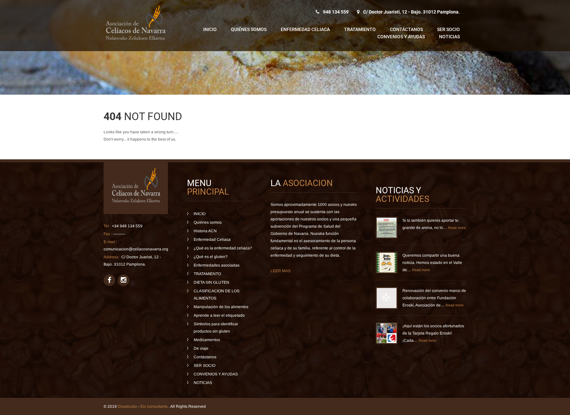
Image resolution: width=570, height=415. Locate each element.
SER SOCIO (448, 29)
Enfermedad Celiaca (305, 29)
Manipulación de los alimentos (221, 306)
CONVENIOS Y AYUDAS (401, 36)
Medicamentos (207, 339)
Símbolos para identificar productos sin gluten (216, 328)
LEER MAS (280, 271)
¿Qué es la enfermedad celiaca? (223, 248)
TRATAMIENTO (360, 29)
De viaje (201, 348)
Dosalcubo (127, 406)
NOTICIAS (449, 36)
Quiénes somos (249, 29)
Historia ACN (205, 231)
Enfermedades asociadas (216, 265)
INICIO (210, 29)
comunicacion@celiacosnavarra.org (136, 249)
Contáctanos (406, 29)
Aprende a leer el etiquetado (219, 315)
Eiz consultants (155, 406)
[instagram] (123, 280)
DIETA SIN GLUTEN (211, 282)
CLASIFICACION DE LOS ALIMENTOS (216, 295)
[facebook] (109, 280)
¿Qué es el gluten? (211, 256)
